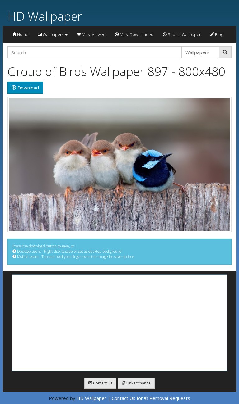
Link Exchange (138, 383)
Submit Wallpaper (184, 34)
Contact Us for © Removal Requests (151, 398)
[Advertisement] (119, 322)
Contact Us (102, 383)
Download (27, 87)
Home (22, 34)
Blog (218, 34)
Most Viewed (93, 34)
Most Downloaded (136, 34)
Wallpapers (53, 34)
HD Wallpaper (44, 16)
